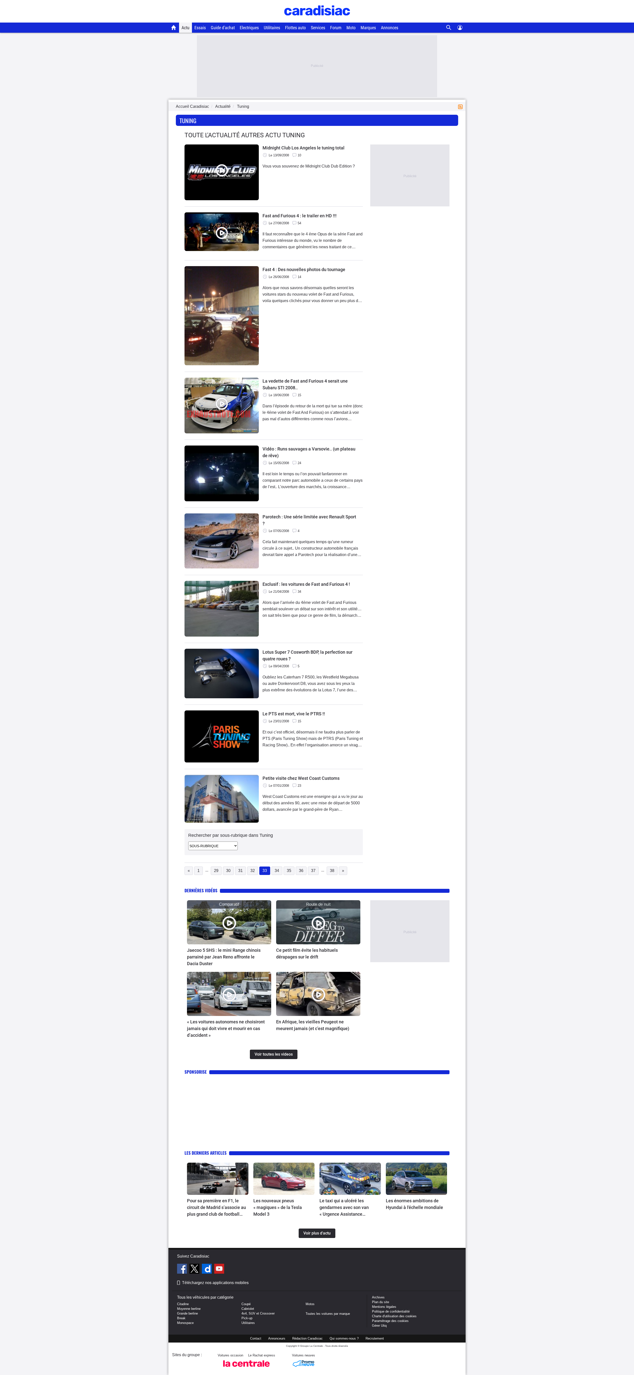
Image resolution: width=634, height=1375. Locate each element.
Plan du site (380, 1302)
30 (228, 871)
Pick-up (246, 1318)
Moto (351, 27)
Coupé (246, 1304)
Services (318, 27)
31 (240, 871)
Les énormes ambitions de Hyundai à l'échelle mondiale (414, 1204)
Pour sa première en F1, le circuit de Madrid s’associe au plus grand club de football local (216, 1207)
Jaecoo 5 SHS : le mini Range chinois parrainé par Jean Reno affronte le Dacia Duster (224, 957)
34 (277, 871)
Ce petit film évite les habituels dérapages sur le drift (307, 953)
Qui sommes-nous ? (344, 1338)
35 (289, 871)
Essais (200, 27)
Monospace (185, 1323)
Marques (368, 27)
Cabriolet (247, 1309)
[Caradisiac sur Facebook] (182, 1269)
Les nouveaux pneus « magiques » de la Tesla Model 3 (277, 1207)
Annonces (389, 27)
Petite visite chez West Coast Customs (301, 778)
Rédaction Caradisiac (307, 1338)
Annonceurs (276, 1338)
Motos (310, 1304)
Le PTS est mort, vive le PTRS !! (294, 713)
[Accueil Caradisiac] (173, 27)
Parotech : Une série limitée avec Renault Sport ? (309, 520)
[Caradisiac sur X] (195, 1269)
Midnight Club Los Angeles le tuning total (303, 147)
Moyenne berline (189, 1309)
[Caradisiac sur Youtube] (219, 1269)
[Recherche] (448, 28)
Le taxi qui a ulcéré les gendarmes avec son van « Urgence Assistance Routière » (344, 1207)
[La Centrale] (246, 1368)
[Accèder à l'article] (229, 922)
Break (181, 1318)
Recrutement (375, 1338)
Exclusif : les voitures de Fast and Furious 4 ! (306, 584)
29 (216, 871)
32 (252, 871)
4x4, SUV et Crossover (258, 1313)
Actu (185, 27)
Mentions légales (384, 1307)
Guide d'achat (223, 27)
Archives (378, 1297)
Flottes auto (295, 27)
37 (313, 871)
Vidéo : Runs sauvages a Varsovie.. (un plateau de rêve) (309, 452)
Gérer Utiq (379, 1325)
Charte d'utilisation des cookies (394, 1316)
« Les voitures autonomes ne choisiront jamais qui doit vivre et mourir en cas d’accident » (226, 1028)
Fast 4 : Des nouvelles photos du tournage (304, 269)
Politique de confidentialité (391, 1311)
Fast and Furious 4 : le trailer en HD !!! (300, 215)
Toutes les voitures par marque (328, 1314)
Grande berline (187, 1313)
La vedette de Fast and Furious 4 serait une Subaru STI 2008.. (305, 384)
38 (332, 871)
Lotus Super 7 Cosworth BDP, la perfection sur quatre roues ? (307, 655)
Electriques (249, 27)
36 (301, 871)
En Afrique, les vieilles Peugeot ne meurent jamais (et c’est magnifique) (312, 1025)
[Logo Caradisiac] (317, 20)
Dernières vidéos (201, 890)
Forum (336, 27)
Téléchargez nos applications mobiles (215, 1283)
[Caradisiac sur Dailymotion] (207, 1269)
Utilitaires (272, 27)
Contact (255, 1338)
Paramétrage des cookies (390, 1321)
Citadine (183, 1304)
